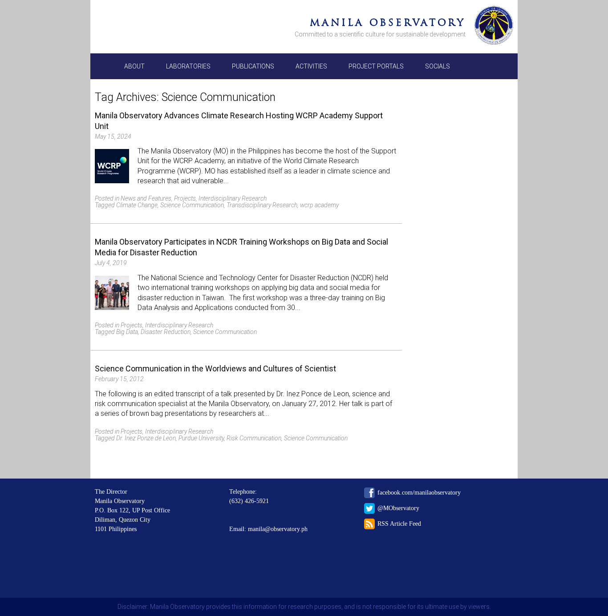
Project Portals (376, 66)
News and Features (146, 198)
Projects (185, 198)
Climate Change (137, 205)
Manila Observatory (388, 22)
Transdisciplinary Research (262, 205)
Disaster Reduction (166, 331)
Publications (253, 66)
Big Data (127, 331)
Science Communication (192, 205)
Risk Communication (254, 438)
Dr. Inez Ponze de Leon (146, 438)
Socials (437, 66)
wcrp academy (319, 205)
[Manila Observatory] (493, 27)
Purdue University (201, 438)
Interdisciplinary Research (233, 198)
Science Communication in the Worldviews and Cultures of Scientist (215, 368)
